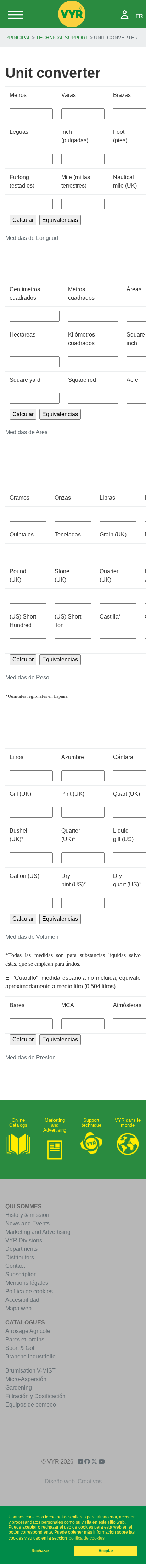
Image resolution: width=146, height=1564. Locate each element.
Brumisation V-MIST (30, 1371)
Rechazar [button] (40, 1550)
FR (139, 16)
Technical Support (62, 37)
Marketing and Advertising (38, 1232)
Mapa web (18, 1308)
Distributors (19, 1257)
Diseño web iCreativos (73, 1481)
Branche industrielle (30, 1356)
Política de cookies (29, 1291)
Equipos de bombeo (30, 1405)
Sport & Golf (20, 1348)
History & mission (27, 1215)
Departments (21, 1249)
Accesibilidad (22, 1300)
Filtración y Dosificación (35, 1396)
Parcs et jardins (24, 1339)
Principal (18, 37)
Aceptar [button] (106, 1550)
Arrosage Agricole (27, 1331)
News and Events (27, 1223)
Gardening (18, 1388)
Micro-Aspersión (25, 1379)
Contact (15, 1266)
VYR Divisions (23, 1240)
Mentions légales (26, 1283)
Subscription (21, 1274)
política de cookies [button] (87, 1538)
